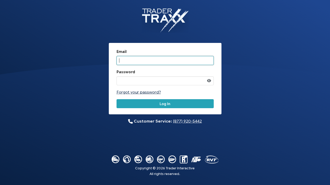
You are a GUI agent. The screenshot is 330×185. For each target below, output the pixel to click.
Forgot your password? (139, 92)
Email (122, 51)
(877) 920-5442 (187, 121)
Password (126, 72)
